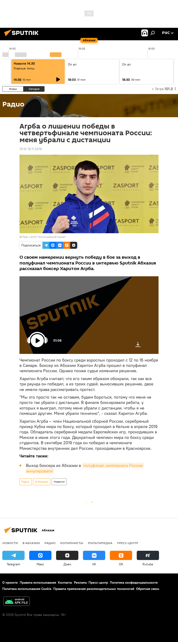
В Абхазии (41, 481)
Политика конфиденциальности (134, 582)
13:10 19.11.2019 (30, 149)
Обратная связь (147, 589)
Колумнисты (71, 543)
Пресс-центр (127, 543)
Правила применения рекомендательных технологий (93, 589)
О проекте (10, 582)
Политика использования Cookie (26, 589)
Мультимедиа (100, 543)
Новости (59, 481)
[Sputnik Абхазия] (22, 37)
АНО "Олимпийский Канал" (48, 237)
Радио (25, 481)
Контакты (65, 582)
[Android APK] (16, 602)
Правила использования (38, 582)
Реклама (80, 582)
